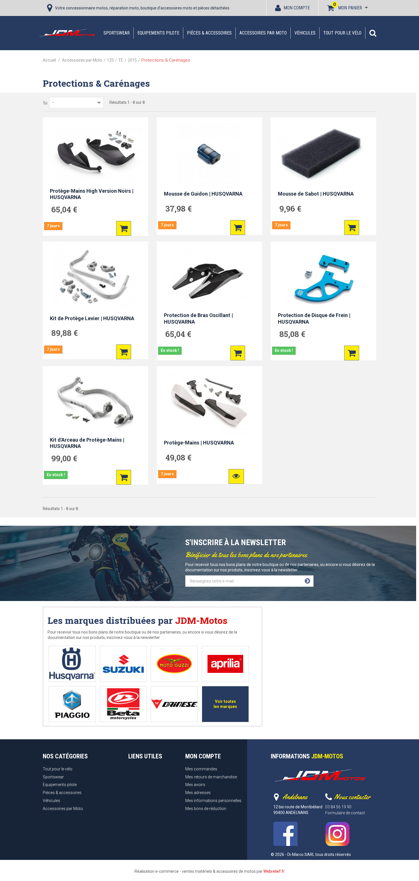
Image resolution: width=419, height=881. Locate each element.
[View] (236, 476)
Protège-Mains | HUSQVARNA (199, 443)
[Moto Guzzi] (174, 664)
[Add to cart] (123, 228)
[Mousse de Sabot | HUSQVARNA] (323, 154)
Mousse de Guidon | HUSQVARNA (203, 194)
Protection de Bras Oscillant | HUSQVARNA (198, 318)
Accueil (49, 60)
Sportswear (116, 33)
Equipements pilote (158, 33)
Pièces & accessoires (209, 33)
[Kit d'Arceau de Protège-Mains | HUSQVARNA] (95, 403)
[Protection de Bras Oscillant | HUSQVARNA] (209, 278)
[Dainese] (174, 704)
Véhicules (305, 33)
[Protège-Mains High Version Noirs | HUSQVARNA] (95, 154)
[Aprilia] (225, 664)
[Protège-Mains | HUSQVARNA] (209, 403)
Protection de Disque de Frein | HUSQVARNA (314, 318)
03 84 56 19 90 (338, 807)
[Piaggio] (72, 704)
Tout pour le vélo (342, 33)
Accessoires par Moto (263, 33)
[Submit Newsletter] (307, 581)
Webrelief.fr (274, 871)
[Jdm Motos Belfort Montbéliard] (66, 32)
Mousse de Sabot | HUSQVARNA (316, 194)
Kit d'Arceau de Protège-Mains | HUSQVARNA (87, 443)
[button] (372, 33)
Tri (45, 103)
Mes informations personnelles (213, 800)
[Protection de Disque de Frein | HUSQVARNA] (323, 278)
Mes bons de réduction (205, 808)
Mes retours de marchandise (211, 777)
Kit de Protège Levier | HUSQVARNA (92, 318)
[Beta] (123, 704)
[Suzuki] (123, 663)
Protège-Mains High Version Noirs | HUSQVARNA (91, 194)
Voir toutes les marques (225, 704)
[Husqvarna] (72, 663)
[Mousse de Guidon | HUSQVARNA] (209, 154)
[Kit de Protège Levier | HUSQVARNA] (95, 278)
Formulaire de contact (345, 813)
